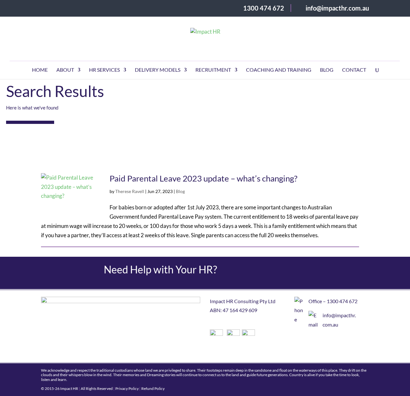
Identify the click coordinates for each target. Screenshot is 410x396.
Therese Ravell (129, 191)
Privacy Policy (127, 388)
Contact (354, 70)
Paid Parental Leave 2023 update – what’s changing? (203, 178)
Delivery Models (157, 70)
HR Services (104, 70)
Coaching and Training (278, 70)
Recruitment (213, 70)
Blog (326, 70)
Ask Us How (339, 273)
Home (40, 70)
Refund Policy (153, 388)
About (65, 70)
